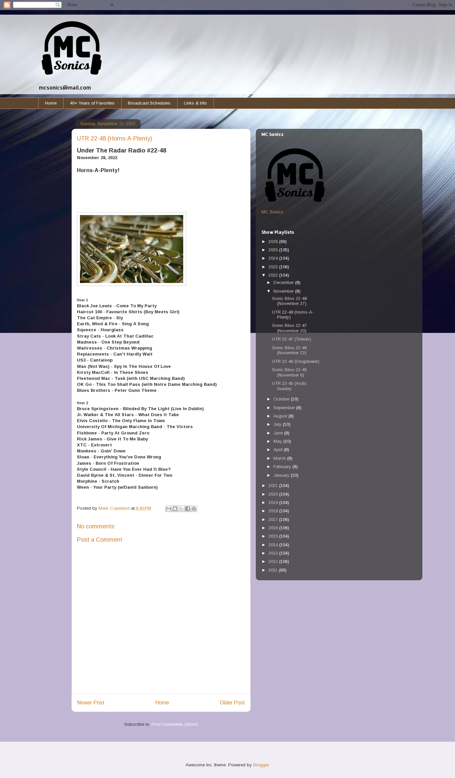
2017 (273, 519)
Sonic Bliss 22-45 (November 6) (289, 372)
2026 (273, 241)
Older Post (232, 702)
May (278, 441)
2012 (273, 561)
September (284, 407)
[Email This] (168, 508)
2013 (273, 553)
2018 (273, 510)
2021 (273, 485)
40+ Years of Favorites (92, 103)
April (278, 449)
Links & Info (195, 103)
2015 (273, 536)
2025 (273, 249)
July (278, 424)
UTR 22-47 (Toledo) (291, 339)
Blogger (260, 764)
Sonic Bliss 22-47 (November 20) (289, 328)
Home (51, 103)
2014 (273, 544)
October (282, 398)
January (282, 475)
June (278, 432)
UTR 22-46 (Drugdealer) (295, 361)
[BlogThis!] (175, 508)
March (280, 458)
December (284, 282)
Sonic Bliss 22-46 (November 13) (289, 350)
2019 (273, 502)
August (280, 415)
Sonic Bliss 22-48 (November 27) (289, 301)
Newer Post (91, 702)
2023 (273, 266)
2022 (273, 275)
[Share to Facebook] (187, 508)
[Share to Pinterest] (194, 508)
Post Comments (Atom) (175, 724)
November (284, 291)
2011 (273, 570)
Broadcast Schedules (149, 103)
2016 (273, 527)
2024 (273, 258)
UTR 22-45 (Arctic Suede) (289, 386)
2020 (273, 494)
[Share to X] (181, 508)
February (282, 466)
